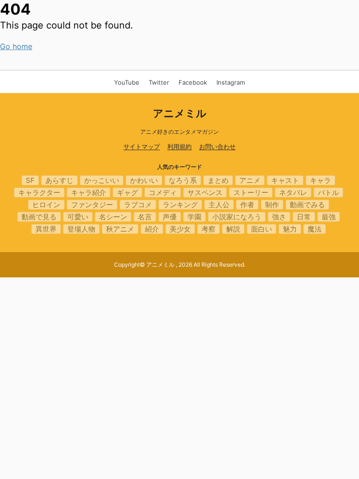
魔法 (315, 229)
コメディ (163, 192)
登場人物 (81, 229)
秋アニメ (120, 229)
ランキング (180, 204)
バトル (328, 192)
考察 (208, 229)
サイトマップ (141, 146)
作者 (247, 204)
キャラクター (39, 192)
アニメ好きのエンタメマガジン (179, 131)
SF (30, 180)
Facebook (193, 82)
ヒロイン (46, 204)
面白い (261, 229)
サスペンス (205, 192)
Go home (16, 46)
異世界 (46, 229)
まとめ (218, 180)
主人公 (219, 204)
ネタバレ (293, 192)
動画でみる (307, 204)
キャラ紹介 (88, 192)
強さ (279, 216)
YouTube (126, 82)
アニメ (249, 180)
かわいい (144, 180)
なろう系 (183, 180)
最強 (329, 216)
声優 (170, 216)
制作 (272, 204)
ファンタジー (92, 204)
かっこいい (101, 180)
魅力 (290, 229)
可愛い (77, 216)
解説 (233, 229)
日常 (304, 216)
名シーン (113, 216)
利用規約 (179, 146)
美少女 (180, 229)
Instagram (230, 82)
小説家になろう (236, 216)
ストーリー (250, 192)
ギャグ (127, 192)
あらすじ (59, 180)
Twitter (159, 82)
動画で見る (39, 216)
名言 (145, 216)
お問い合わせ (217, 146)
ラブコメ (138, 204)
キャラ (320, 180)
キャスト (285, 180)
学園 (194, 216)
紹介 (152, 229)
